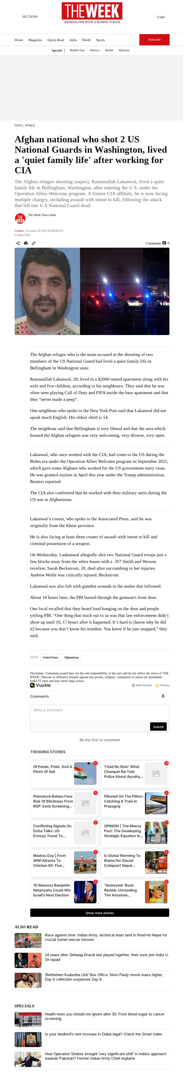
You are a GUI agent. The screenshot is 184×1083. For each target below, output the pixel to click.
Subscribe (154, 39)
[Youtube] (96, 28)
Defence (95, 50)
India (73, 40)
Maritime (124, 50)
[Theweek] (92, 11)
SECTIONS (30, 16)
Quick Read (56, 40)
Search (134, 39)
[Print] (25, 243)
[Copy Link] (33, 243)
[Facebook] (73, 28)
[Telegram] (110, 28)
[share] (18, 243)
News (18, 125)
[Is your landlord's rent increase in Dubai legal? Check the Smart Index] (28, 1039)
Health (109, 50)
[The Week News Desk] (20, 218)
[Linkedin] (103, 28)
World (86, 40)
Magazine (35, 40)
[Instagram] (88, 28)
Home (19, 40)
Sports (100, 40)
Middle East (77, 50)
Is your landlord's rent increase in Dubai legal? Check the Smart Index (103, 1034)
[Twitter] (81, 28)
